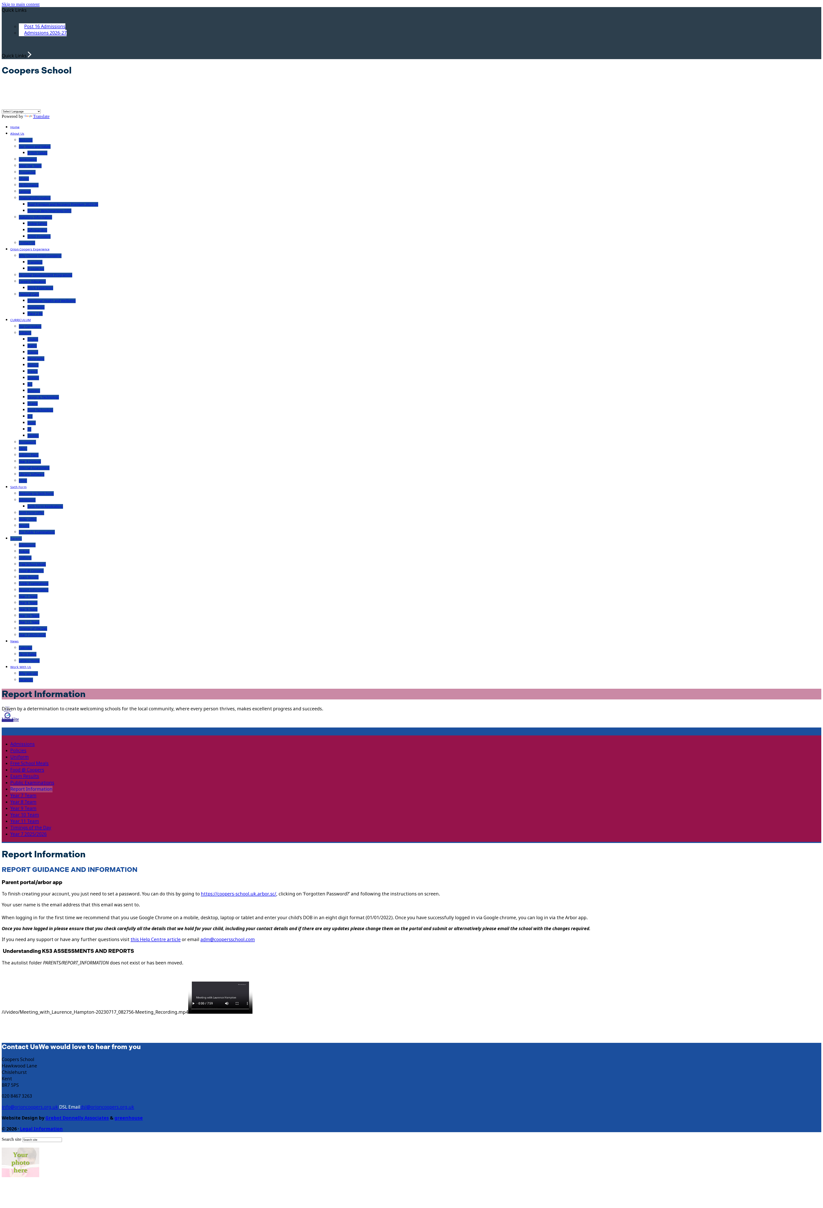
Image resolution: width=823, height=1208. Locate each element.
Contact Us (27, 243)
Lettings (25, 191)
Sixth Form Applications (45, 506)
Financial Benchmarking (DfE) (49, 210)
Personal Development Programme (45, 275)
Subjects (25, 333)
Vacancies (26, 680)
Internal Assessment (34, 468)
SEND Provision (39, 236)
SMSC (23, 448)
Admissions (27, 500)
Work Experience (40, 288)
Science (32, 352)
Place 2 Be (35, 313)
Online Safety (37, 223)
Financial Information (35, 198)
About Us (17, 133)
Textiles (33, 435)
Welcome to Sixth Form (36, 493)
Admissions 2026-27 (45, 33)
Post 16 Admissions (44, 26)
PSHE (23, 480)
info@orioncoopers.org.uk (30, 1107)
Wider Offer (28, 519)
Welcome (26, 140)
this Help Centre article (156, 939)
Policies (24, 551)
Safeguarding (37, 230)
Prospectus (27, 172)
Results (24, 525)
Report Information (33, 590)
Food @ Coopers (31, 570)
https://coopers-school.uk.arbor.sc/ (238, 894)
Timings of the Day (33, 628)
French (32, 371)
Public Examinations (33, 583)
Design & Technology (43, 397)
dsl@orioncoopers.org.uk (107, 1107)
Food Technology (40, 410)
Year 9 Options (30, 461)
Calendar (25, 647)
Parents (16, 538)
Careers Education (32, 281)
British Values (37, 153)
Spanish (33, 378)
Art (29, 384)
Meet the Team (30, 165)
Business (33, 390)
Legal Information (41, 1129)
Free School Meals (32, 564)
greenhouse (128, 1118)
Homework (27, 442)
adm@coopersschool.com (227, 939)
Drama (32, 403)
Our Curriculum (30, 326)
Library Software (31, 474)
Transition (34, 262)
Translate (41, 116)
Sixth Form (18, 487)
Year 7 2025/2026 (32, 635)
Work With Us (20, 667)
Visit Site (10, 719)
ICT (30, 416)
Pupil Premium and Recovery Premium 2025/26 (62, 204)
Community (36, 307)
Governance (28, 159)
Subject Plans (29, 455)
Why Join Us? (28, 673)
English (32, 339)
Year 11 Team (29, 622)
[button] (30, 54)
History (33, 365)
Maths (32, 345)
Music (31, 423)
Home (15, 127)
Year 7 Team (28, 596)
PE (29, 429)
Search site (11, 1139)
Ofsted (24, 178)
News (14, 641)
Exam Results (29, 577)
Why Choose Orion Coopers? (40, 255)
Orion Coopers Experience (30, 249)
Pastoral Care (29, 294)
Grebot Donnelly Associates (77, 1118)
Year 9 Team (28, 609)
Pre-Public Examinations (37, 532)
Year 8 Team (28, 602)
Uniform (25, 557)
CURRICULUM (20, 320)
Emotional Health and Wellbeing (51, 300)
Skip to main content (21, 4)
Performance (29, 185)
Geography (35, 358)
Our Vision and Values (35, 146)
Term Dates (27, 654)
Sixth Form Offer (31, 512)
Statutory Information (35, 217)
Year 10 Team (29, 615)
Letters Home (29, 660)
